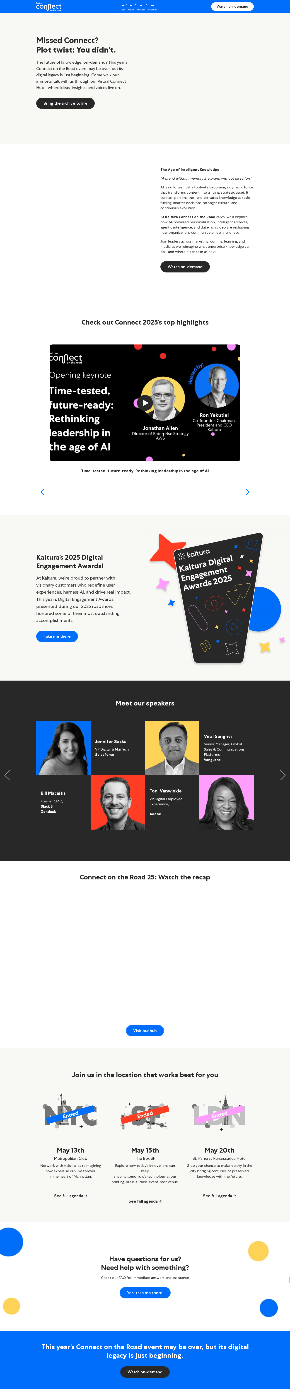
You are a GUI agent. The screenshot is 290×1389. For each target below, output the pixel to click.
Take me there (57, 636)
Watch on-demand (232, 6)
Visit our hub (145, 1030)
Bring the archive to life (65, 103)
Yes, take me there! (145, 1292)
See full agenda (68, 1196)
